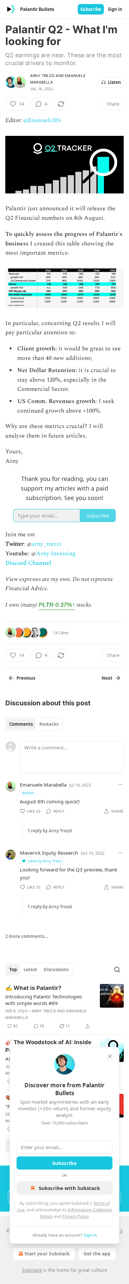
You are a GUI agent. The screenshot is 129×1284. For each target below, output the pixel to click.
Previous (26, 678)
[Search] (117, 969)
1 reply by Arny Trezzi (49, 831)
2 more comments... (26, 936)
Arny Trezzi (42, 75)
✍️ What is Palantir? (33, 988)
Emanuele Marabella (43, 784)
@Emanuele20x (42, 120)
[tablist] (34, 724)
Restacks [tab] (49, 724)
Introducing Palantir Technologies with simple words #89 (43, 999)
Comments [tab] (21, 724)
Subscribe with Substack (69, 1188)
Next (107, 678)
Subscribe (90, 9)
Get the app (97, 1253)
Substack (32, 1270)
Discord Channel (28, 563)
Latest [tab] (30, 969)
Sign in (115, 9)
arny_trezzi (47, 544)
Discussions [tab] (56, 969)
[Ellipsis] (120, 784)
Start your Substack (47, 1253)
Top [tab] (13, 969)
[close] (110, 1056)
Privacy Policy (75, 1216)
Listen (114, 82)
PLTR (57, 604)
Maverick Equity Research (49, 852)
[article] (64, 1007)
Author (28, 792)
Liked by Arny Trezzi (44, 860)
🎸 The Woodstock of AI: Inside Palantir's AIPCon (48, 1046)
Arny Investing (56, 553)
